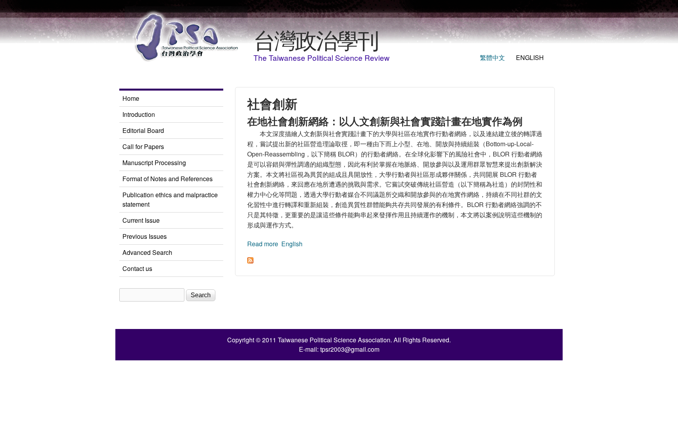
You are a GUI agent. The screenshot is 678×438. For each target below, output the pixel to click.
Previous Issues (144, 236)
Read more (262, 243)
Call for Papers (143, 146)
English (530, 57)
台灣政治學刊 (315, 39)
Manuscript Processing (154, 162)
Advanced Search (147, 252)
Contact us (137, 268)
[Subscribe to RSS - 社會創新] (250, 260)
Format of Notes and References (167, 178)
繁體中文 (492, 57)
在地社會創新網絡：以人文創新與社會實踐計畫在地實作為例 (385, 121)
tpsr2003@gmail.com (349, 349)
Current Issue (141, 220)
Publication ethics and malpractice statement (170, 199)
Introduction (138, 114)
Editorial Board (143, 130)
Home (130, 98)
